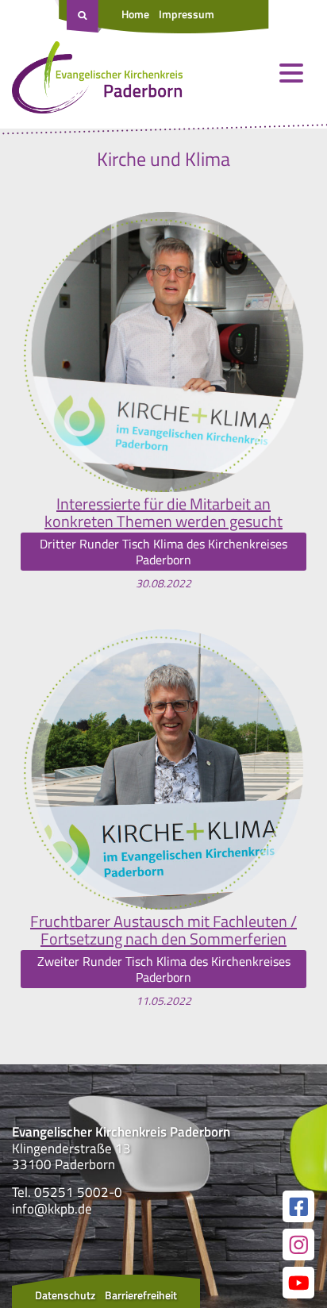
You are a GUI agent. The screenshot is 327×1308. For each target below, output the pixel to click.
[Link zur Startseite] (97, 81)
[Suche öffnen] (84, 16)
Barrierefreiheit (141, 1295)
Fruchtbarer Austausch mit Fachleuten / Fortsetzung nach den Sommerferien (163, 930)
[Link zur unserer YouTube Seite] (298, 1282)
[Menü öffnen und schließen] (291, 73)
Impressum (186, 14)
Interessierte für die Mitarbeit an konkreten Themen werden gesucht (163, 512)
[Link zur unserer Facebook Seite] (298, 1206)
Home (135, 14)
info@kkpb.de (52, 1208)
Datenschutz (65, 1295)
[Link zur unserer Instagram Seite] (298, 1244)
